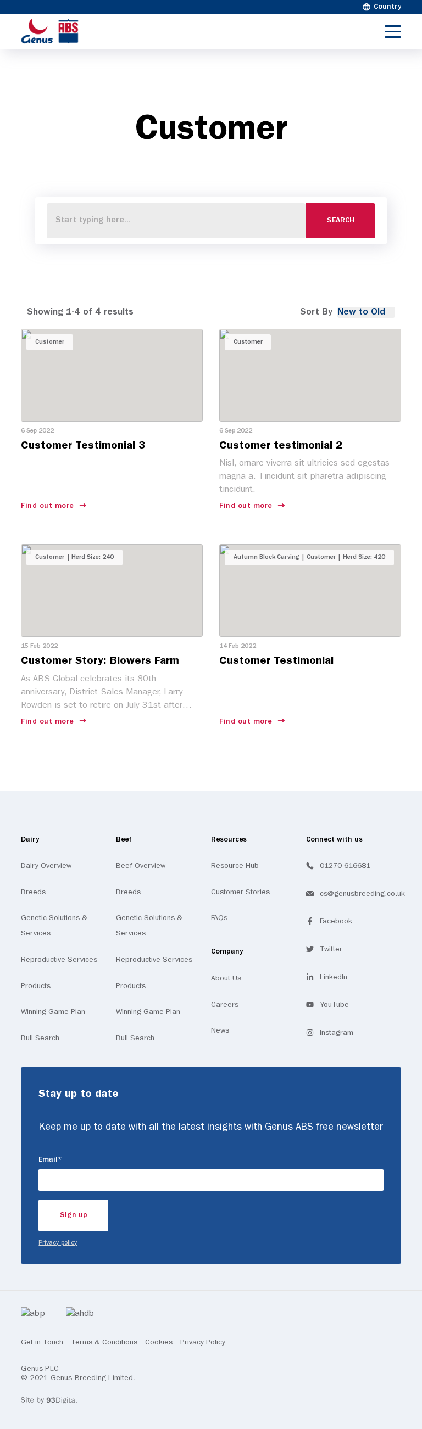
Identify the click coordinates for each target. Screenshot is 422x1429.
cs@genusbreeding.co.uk (362, 893)
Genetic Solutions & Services (54, 926)
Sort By (316, 312)
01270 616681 (345, 865)
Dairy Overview (46, 865)
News (220, 1030)
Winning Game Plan (53, 1011)
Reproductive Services (59, 959)
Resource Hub (235, 865)
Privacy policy (57, 1243)
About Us (226, 978)
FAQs (219, 918)
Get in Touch (42, 1342)
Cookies (159, 1342)
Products (36, 986)
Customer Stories (240, 892)
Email (65, 1159)
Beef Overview (140, 865)
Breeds (33, 892)
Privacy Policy (202, 1342)
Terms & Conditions (104, 1342)
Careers (224, 1004)
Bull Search (40, 1038)
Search (340, 220)
